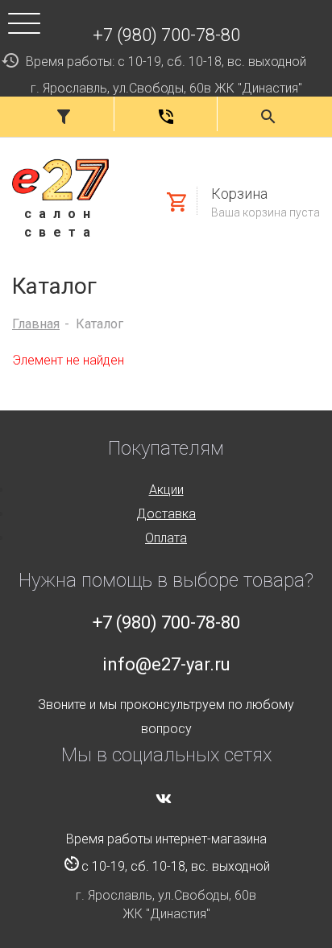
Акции (166, 489)
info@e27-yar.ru (166, 664)
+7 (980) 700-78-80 (166, 35)
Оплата (166, 538)
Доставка (166, 513)
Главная (36, 324)
